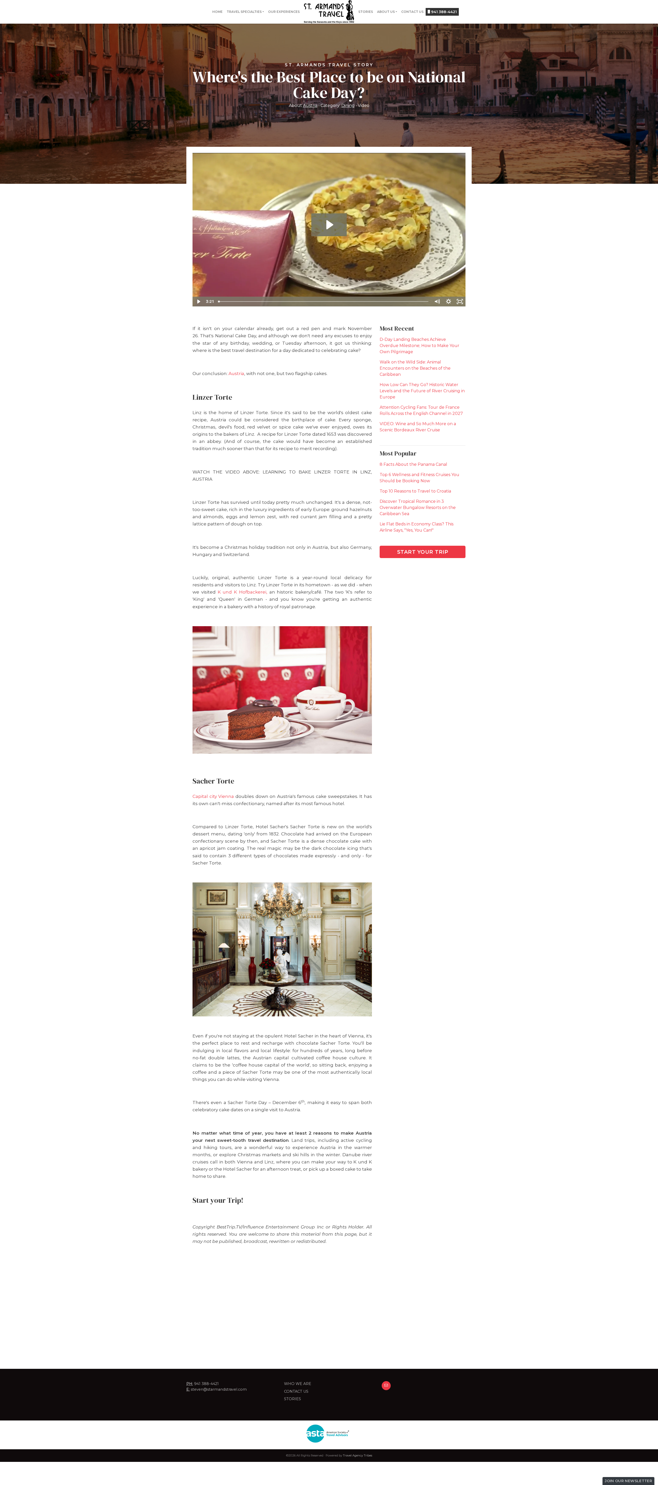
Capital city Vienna (213, 796)
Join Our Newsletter (628, 1481)
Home (217, 12)
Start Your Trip (422, 552)
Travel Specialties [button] (244, 12)
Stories (365, 12)
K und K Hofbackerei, (242, 592)
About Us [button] (386, 12)
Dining (348, 105)
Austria (310, 105)
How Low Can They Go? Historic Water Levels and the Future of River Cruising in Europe (422, 390)
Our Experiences (284, 12)
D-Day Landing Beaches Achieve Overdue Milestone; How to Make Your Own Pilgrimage (419, 345)
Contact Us (412, 12)
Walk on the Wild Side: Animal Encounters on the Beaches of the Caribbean (415, 368)
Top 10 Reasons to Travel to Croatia (415, 491)
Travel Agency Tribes (357, 1455)
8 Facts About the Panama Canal (413, 464)
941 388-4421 (443, 12)
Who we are (297, 1383)
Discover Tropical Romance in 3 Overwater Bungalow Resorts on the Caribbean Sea (418, 507)
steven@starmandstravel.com (219, 1389)
